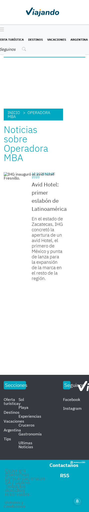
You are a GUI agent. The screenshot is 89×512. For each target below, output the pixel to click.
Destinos (35, 39)
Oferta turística (11, 401)
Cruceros (27, 425)
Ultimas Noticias (26, 444)
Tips (7, 438)
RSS (64, 475)
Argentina (79, 39)
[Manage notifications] (77, 501)
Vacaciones (56, 39)
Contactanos (63, 465)
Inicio (14, 112)
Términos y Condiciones (14, 504)
